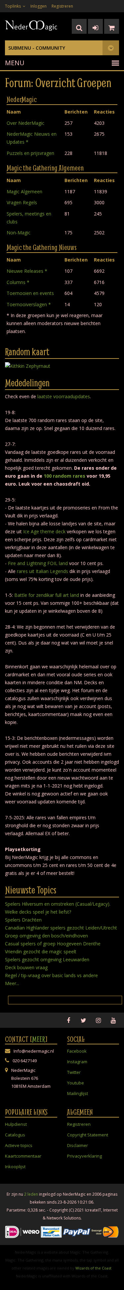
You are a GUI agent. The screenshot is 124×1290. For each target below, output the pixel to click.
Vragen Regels (22, 202)
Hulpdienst (16, 1124)
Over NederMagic (25, 123)
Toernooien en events (30, 293)
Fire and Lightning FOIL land (38, 563)
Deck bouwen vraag (26, 967)
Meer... (12, 983)
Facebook (77, 1051)
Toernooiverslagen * (29, 304)
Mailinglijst (77, 1093)
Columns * (18, 282)
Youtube (75, 1083)
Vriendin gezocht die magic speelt (40, 951)
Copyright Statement (87, 1135)
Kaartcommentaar (23, 1156)
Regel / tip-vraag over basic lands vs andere (51, 975)
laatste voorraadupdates (63, 396)
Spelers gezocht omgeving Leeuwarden (47, 959)
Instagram (77, 1062)
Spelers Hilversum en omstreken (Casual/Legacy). (57, 904)
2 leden (31, 1194)
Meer (38, 1039)
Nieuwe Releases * (27, 271)
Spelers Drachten (23, 920)
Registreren (62, 6)
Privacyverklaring (84, 1156)
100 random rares (64, 476)
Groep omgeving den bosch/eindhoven (46, 935)
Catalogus (15, 1135)
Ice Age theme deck (44, 531)
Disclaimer (77, 1145)
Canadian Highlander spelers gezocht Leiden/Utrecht (61, 928)
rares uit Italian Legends (42, 571)
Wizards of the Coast (93, 1268)
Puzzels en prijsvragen (30, 153)
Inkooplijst (15, 1167)
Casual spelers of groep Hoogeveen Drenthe (53, 943)
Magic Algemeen (24, 191)
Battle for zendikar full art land (46, 595)
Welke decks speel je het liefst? (38, 912)
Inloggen (38, 6)
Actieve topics (18, 1145)
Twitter (74, 1072)
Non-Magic (18, 232)
